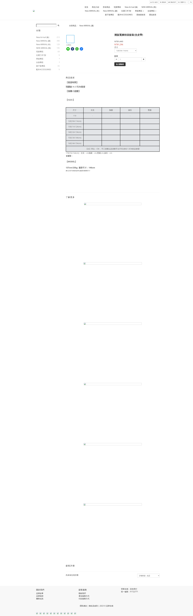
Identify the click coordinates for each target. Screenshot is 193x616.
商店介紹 (95, 7)
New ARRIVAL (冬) (92, 11)
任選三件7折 (126, 11)
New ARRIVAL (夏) (110, 11)
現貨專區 (117, 7)
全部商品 (72, 25)
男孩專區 (139, 11)
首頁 (86, 7)
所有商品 (106, 7)
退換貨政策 (140, 14)
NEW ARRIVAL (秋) (149, 7)
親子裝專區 (109, 14)
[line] (68, 49)
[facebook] (72, 49)
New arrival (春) (131, 7)
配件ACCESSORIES (125, 14)
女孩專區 (151, 11)
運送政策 (152, 14)
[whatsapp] (77, 49)
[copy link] (81, 49)
